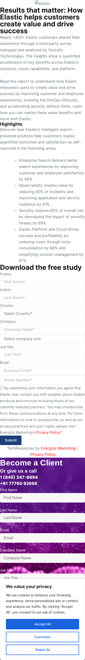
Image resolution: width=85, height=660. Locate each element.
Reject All (42, 650)
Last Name (8, 510)
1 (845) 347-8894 (19, 477)
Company (8, 321)
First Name (8, 490)
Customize (42, 637)
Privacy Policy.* (49, 432)
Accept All (42, 624)
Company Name (13, 550)
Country (6, 305)
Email (4, 362)
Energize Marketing (58, 448)
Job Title (6, 570)
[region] (42, 619)
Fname (5, 274)
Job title (6, 347)
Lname (5, 289)
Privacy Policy (43, 454)
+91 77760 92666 (18, 483)
